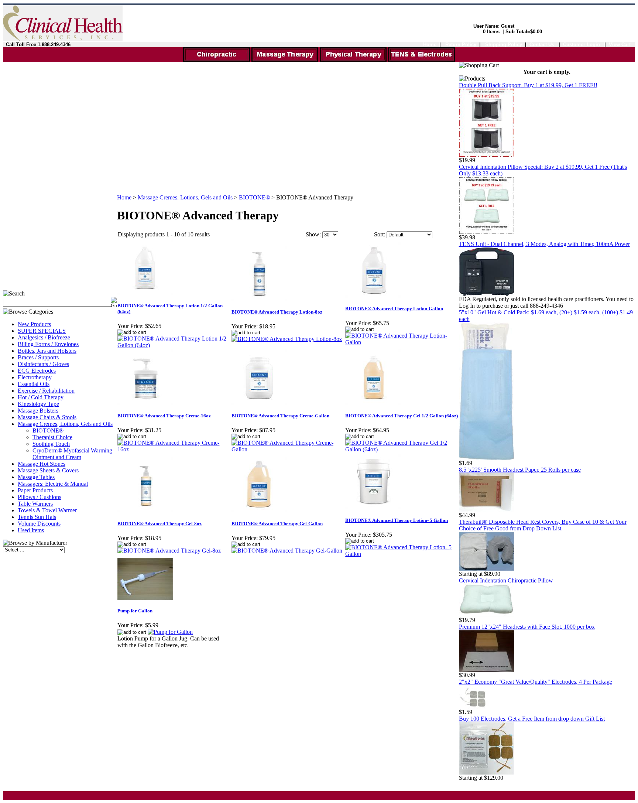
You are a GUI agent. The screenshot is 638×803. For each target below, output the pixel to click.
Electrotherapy (35, 377)
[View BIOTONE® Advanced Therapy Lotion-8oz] (286, 339)
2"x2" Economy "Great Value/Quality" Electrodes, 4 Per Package (535, 682)
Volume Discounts (39, 523)
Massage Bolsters (38, 410)
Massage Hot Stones (41, 464)
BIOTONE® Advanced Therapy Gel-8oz (159, 523)
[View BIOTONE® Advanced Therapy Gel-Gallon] (286, 550)
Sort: (379, 234)
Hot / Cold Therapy (41, 397)
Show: (313, 234)
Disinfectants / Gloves (43, 364)
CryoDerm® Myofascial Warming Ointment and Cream (72, 453)
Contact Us (541, 44)
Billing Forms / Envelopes (48, 344)
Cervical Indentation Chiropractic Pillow (506, 580)
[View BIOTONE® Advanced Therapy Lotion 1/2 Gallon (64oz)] (173, 345)
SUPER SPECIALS (42, 331)
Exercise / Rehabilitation (46, 390)
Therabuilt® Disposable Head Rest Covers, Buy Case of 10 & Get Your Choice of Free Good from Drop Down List (543, 525)
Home (429, 44)
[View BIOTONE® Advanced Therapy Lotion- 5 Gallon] (401, 554)
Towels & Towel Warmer (47, 510)
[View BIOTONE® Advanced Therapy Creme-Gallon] (287, 449)
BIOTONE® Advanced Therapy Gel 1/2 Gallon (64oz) (401, 415)
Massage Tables (36, 477)
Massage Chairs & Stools (47, 417)
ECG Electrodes (37, 371)
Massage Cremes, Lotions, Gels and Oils (65, 424)
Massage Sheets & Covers (48, 470)
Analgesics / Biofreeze (44, 337)
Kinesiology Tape (38, 404)
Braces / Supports (38, 357)
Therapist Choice (52, 437)
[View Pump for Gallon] (170, 632)
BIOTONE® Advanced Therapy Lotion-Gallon (394, 308)
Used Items (31, 530)
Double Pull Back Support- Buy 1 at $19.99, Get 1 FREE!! (528, 85)
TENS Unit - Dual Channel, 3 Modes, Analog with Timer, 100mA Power (544, 244)
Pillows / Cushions (39, 497)
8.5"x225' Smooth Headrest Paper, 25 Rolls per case (520, 470)
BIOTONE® (48, 430)
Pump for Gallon (134, 611)
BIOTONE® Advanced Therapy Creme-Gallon (280, 415)
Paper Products (35, 490)
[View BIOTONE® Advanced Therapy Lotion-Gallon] (401, 342)
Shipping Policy (503, 44)
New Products (34, 324)
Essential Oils (33, 384)
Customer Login (582, 44)
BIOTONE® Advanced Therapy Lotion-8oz (276, 312)
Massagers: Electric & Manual (53, 484)
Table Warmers (35, 503)
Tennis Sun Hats (37, 517)
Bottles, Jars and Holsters (47, 351)
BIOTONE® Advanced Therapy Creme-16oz (164, 415)
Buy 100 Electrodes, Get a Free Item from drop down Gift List (532, 718)
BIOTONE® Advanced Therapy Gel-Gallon (277, 523)
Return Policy (460, 44)
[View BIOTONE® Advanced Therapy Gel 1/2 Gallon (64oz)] (401, 449)
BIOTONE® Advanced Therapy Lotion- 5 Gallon (396, 520)
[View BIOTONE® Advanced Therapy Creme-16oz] (173, 449)
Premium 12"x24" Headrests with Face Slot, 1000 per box (527, 626)
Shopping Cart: (462, 31)
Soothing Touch (51, 444)
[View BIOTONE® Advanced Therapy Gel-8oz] (169, 550)
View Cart (620, 44)
